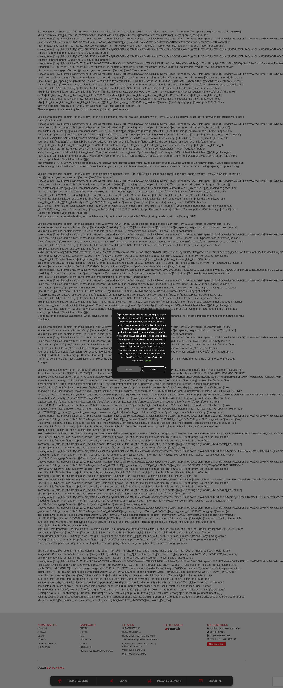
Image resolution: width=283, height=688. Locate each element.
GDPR (147, 360)
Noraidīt (129, 369)
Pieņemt (154, 369)
